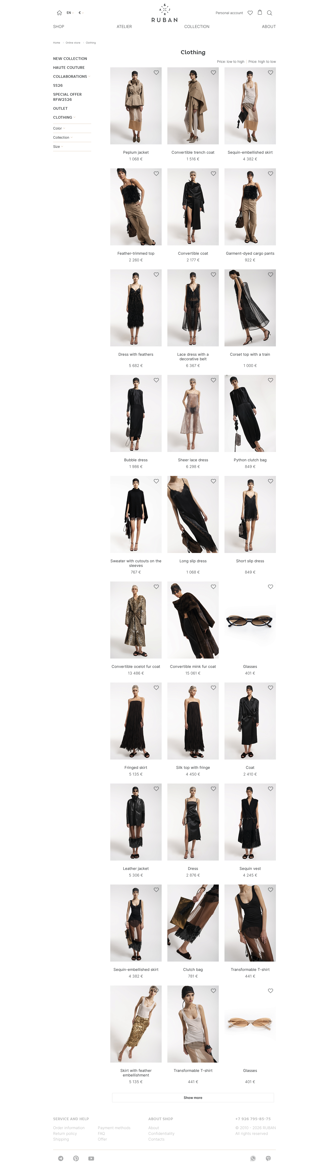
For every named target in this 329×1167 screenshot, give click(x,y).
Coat (250, 767)
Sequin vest (250, 868)
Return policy (65, 1133)
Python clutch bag (250, 460)
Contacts (156, 1139)
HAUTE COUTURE (69, 67)
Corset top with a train (250, 354)
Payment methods (114, 1128)
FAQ (101, 1133)
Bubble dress (136, 460)
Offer (102, 1139)
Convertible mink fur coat (193, 666)
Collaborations (71, 76)
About (153, 1128)
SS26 (58, 85)
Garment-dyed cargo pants (250, 253)
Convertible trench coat (193, 152)
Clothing (64, 117)
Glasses (250, 666)
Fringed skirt (136, 767)
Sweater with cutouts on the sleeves (135, 563)
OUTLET (60, 108)
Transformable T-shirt (250, 969)
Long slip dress (193, 561)
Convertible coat (193, 253)
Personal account (229, 13)
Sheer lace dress (193, 460)
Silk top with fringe (193, 767)
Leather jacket (136, 868)
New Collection (70, 58)
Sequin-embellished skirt (250, 152)
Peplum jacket (136, 152)
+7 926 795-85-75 (253, 1118)
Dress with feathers (135, 354)
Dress (193, 868)
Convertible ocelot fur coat (136, 666)
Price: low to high (230, 62)
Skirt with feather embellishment (136, 1072)
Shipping (61, 1139)
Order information (69, 1128)
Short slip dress (250, 561)
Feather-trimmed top (135, 253)
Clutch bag (193, 969)
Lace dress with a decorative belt (193, 356)
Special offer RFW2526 (67, 97)
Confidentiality (161, 1133)
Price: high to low (262, 62)
